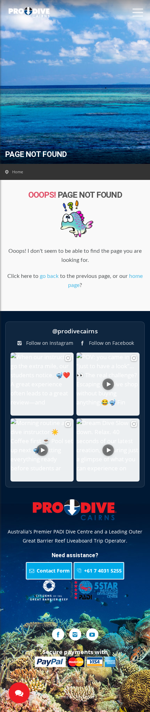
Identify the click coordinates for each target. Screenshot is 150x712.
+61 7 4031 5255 (102, 570)
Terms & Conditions (75, 697)
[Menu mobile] (138, 14)
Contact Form (52, 570)
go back (49, 276)
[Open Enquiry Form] (19, 692)
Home (17, 171)
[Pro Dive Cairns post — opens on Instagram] (42, 384)
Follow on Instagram (49, 343)
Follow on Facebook (111, 343)
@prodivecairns (75, 331)
